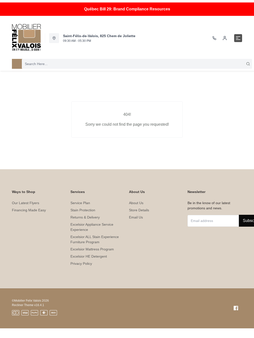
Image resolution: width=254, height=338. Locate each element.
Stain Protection (82, 210)
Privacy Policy (81, 264)
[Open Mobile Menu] (238, 38)
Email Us (136, 217)
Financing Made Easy (29, 210)
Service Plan (80, 203)
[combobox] (137, 64)
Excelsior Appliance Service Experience (91, 227)
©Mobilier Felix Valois (26, 300)
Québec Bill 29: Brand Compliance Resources (127, 9)
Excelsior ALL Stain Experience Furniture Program (94, 239)
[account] (224, 38)
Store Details (139, 210)
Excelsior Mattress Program (92, 249)
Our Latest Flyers (25, 203)
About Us (136, 203)
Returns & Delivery (85, 217)
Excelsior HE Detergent (88, 256)
